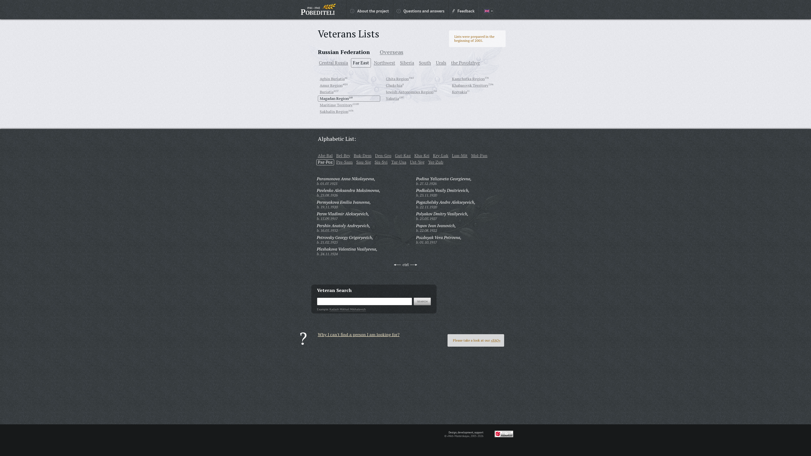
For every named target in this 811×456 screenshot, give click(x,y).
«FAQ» (496, 340)
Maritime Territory (336, 104)
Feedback (466, 10)
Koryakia (459, 91)
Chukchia (394, 85)
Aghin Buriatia (332, 78)
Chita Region (397, 78)
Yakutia (392, 98)
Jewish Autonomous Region (409, 91)
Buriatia (326, 91)
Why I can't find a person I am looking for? (359, 334)
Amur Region (331, 85)
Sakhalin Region (334, 111)
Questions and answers (423, 10)
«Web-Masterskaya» (458, 436)
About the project (373, 10)
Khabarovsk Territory (470, 85)
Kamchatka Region (468, 78)
